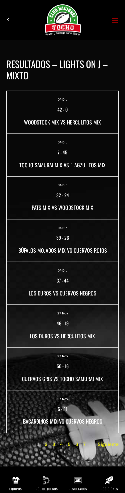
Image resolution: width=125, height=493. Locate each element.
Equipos (15, 488)
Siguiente (108, 444)
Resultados (78, 488)
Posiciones (109, 488)
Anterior (15, 444)
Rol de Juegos (47, 488)
